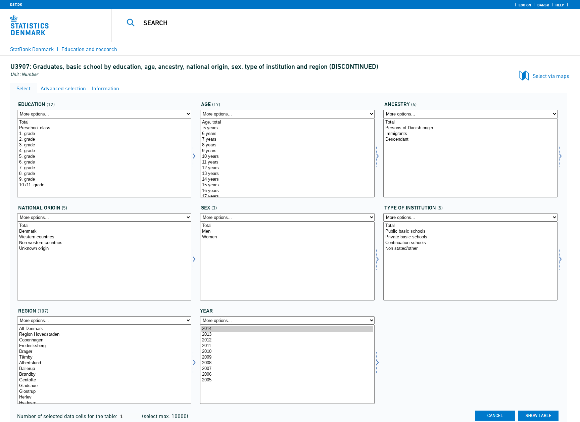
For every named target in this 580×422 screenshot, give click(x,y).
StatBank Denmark (32, 49)
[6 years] (287, 134)
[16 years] (287, 191)
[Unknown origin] (104, 248)
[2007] (287, 369)
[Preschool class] (104, 128)
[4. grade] (104, 151)
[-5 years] (287, 128)
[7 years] (287, 139)
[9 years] (287, 151)
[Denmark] (104, 231)
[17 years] (287, 196)
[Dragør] (104, 352)
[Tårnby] (104, 357)
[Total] (104, 122)
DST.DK (16, 4)
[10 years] (287, 156)
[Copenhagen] (104, 340)
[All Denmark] (104, 329)
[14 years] (287, 179)
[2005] (287, 380)
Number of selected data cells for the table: (67, 416)
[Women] (287, 237)
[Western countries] (104, 237)
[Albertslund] (104, 363)
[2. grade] (104, 139)
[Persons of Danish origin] (470, 128)
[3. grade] (104, 145)
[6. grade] (104, 162)
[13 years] (287, 174)
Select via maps (551, 76)
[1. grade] (104, 134)
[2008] (287, 363)
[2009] (287, 357)
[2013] (287, 334)
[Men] (287, 231)
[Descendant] (470, 139)
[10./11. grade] (104, 185)
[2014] (287, 329)
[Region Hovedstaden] (104, 334)
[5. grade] (104, 156)
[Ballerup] (104, 369)
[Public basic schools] (470, 231)
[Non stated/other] (470, 248)
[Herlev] (104, 397)
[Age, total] (287, 122)
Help (559, 5)
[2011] (287, 346)
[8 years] (287, 145)
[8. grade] (104, 174)
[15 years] (287, 185)
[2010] (287, 352)
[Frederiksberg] (104, 346)
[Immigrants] (470, 134)
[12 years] (287, 168)
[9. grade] (104, 179)
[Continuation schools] (470, 243)
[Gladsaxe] (104, 386)
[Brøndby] (104, 374)
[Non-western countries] (104, 243)
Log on (525, 5)
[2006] (287, 374)
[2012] (287, 340)
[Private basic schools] (470, 237)
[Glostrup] (104, 391)
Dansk (543, 5)
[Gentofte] (104, 380)
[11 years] (287, 162)
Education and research (89, 49)
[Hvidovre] (104, 403)
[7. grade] (104, 168)
